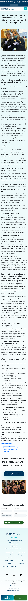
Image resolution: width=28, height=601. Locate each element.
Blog (22, 560)
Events (22, 558)
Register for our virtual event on (14, 2)
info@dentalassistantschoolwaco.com (14, 548)
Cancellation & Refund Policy (14, 590)
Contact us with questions (10, 449)
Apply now (6, 451)
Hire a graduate (22, 555)
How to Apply (9, 558)
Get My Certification (14, 474)
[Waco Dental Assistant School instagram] (14, 575)
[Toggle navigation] (25, 8)
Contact (21, 563)
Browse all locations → (7, 443)
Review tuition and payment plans (12, 448)
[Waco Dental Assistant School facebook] (21, 575)
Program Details (9, 560)
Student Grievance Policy (14, 588)
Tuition (9, 563)
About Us (9, 555)
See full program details (9, 446)
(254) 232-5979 (14, 546)
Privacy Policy (14, 586)
